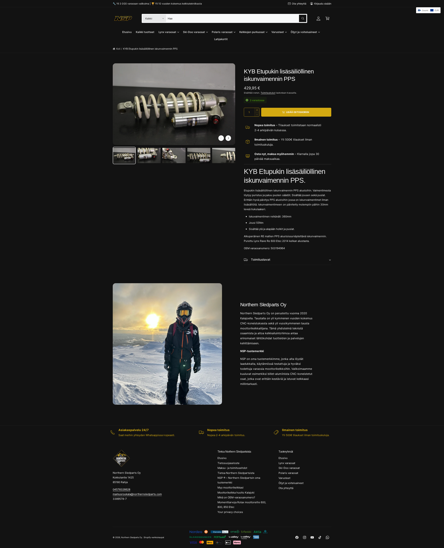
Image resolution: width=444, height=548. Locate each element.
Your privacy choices (230, 512)
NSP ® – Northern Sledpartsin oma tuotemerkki (238, 480)
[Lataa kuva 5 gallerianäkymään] (223, 155)
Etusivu (222, 458)
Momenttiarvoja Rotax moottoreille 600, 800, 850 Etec (241, 505)
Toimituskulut (268, 92)
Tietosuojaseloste (228, 463)
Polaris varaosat (222, 32)
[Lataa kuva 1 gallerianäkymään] (124, 155)
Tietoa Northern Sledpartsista (235, 473)
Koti (118, 48)
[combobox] (237, 18)
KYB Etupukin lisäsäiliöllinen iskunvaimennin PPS (150, 48)
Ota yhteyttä (299, 3)
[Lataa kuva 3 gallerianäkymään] (173, 155)
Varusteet (277, 32)
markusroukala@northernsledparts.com (137, 494)
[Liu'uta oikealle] (228, 138)
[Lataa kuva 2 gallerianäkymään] (149, 155)
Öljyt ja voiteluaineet (304, 32)
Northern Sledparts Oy (131, 537)
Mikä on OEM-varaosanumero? (236, 497)
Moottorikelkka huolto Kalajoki (235, 492)
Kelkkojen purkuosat (252, 32)
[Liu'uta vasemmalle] (221, 138)
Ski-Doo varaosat (194, 32)
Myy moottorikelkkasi (230, 487)
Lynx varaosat (167, 32)
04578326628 (121, 489)
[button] (327, 18)
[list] (222, 432)
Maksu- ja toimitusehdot (232, 468)
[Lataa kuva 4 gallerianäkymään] (198, 155)
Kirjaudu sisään (322, 3)
